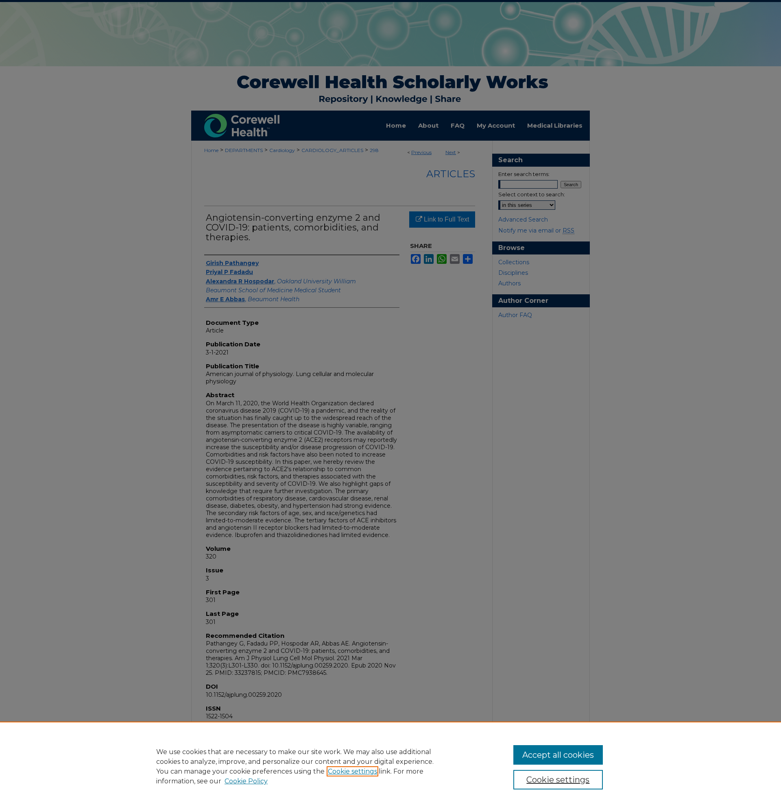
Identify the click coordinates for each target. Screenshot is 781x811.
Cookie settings (352, 771)
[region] (390, 766)
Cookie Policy (246, 781)
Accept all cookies (558, 755)
